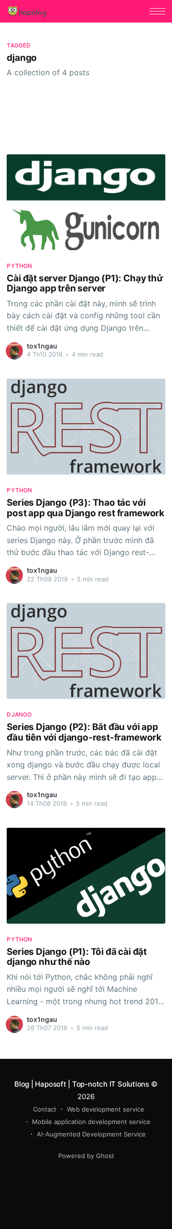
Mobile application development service (91, 1121)
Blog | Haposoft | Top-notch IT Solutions (81, 1084)
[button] (157, 11)
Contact (44, 1109)
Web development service (105, 1109)
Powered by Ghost (86, 1155)
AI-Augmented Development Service (91, 1134)
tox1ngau (42, 346)
